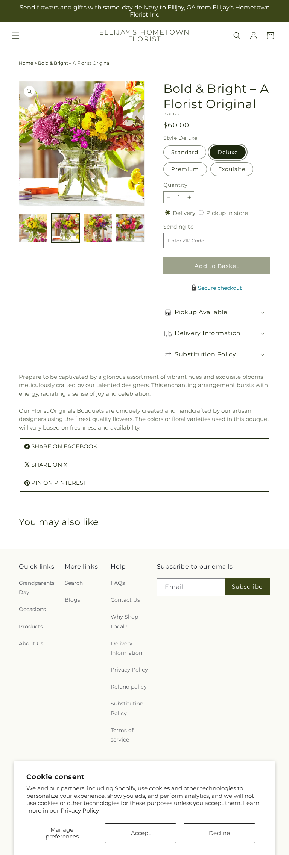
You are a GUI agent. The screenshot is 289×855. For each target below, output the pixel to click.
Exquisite (231, 169)
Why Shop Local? (124, 621)
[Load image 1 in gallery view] (33, 228)
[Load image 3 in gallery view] (98, 228)
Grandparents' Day (37, 588)
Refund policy (129, 686)
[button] (16, 35)
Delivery (185, 212)
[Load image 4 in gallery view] (130, 228)
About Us (31, 643)
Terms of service (122, 735)
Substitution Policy (127, 708)
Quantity (175, 185)
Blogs (72, 599)
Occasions (32, 609)
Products (31, 626)
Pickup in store (227, 212)
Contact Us (125, 599)
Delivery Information (126, 648)
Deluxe (228, 152)
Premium (185, 169)
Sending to (189, 227)
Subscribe (247, 586)
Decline (219, 833)
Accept (141, 833)
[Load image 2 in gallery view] (65, 228)
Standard (184, 152)
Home (26, 63)
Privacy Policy (80, 810)
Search (74, 583)
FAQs (118, 583)
